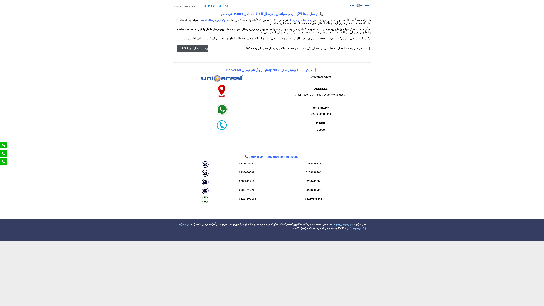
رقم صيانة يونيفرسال (300, 20)
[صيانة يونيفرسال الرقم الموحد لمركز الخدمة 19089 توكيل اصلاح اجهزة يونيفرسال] (360, 5)
